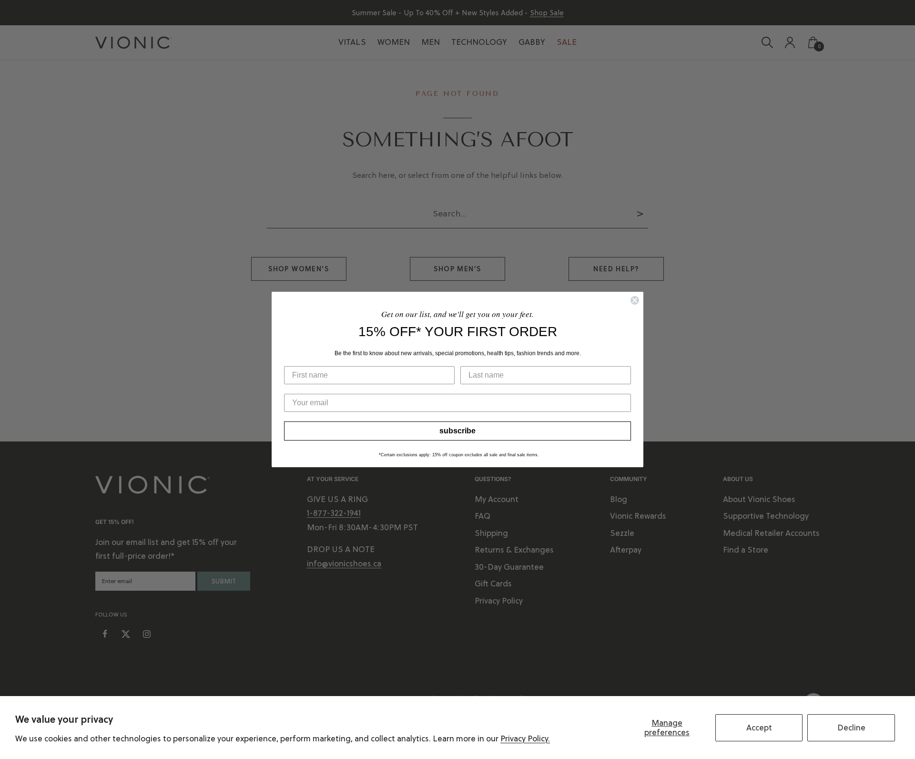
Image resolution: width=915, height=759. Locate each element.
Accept (759, 727)
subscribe (457, 431)
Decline (851, 727)
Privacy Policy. (525, 738)
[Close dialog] (635, 300)
